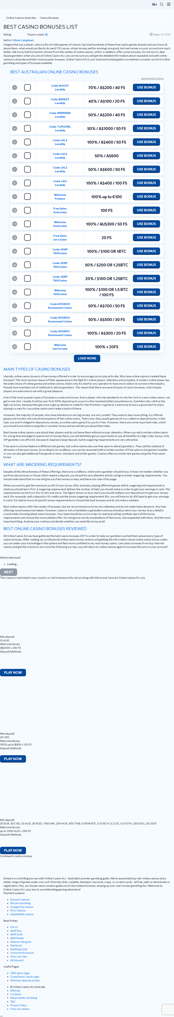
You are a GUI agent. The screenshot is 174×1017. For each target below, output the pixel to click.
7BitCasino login (20, 973)
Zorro (14, 926)
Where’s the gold (20, 941)
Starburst (16, 945)
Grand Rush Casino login (24, 976)
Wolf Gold (16, 934)
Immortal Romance (22, 952)
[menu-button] (168, 4)
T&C (13, 1001)
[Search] (161, 4)
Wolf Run (15, 930)
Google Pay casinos (21, 906)
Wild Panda (17, 938)
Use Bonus (146, 87)
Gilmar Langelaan (23, 40)
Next (8, 572)
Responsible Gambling (23, 997)
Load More (87, 358)
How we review (19, 1008)
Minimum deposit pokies (25, 980)
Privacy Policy (18, 1005)
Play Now (13, 672)
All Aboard (16, 960)
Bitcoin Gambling (20, 903)
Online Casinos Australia (20, 17)
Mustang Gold (18, 949)
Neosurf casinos (20, 899)
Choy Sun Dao (18, 956)
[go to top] (1, 1016)
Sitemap (15, 990)
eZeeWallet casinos (22, 914)
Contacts (15, 994)
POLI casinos (18, 910)
